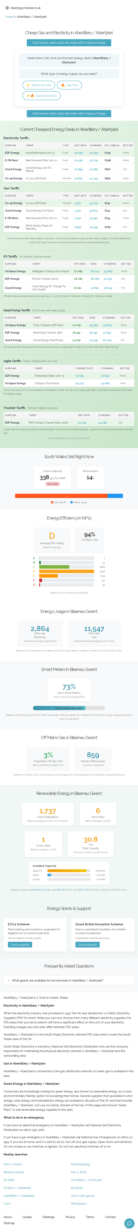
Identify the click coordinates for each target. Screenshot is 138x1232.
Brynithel (76, 1188)
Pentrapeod (78, 1203)
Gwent (9, 16)
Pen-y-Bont (78, 1172)
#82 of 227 (62, 889)
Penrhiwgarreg (80, 1164)
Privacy (70, 1217)
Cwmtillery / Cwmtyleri (86, 1180)
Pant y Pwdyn (13, 1164)
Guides (27, 1217)
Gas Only (69, 85)
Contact (110, 1217)
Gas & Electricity (41, 96)
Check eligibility (19, 944)
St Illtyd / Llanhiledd (17, 1188)
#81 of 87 (84, 889)
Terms (90, 1217)
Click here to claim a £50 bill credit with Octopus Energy (69, 42)
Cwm (7, 1203)
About (8, 1217)
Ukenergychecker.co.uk (25, 8)
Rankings (49, 1217)
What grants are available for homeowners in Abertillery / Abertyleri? (57, 980)
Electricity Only (38, 85)
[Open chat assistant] (129, 1223)
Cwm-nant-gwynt (83, 1195)
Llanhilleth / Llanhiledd (19, 1195)
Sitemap (9, 1223)
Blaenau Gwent (14, 1172)
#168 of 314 (40, 889)
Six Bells (9, 1180)
